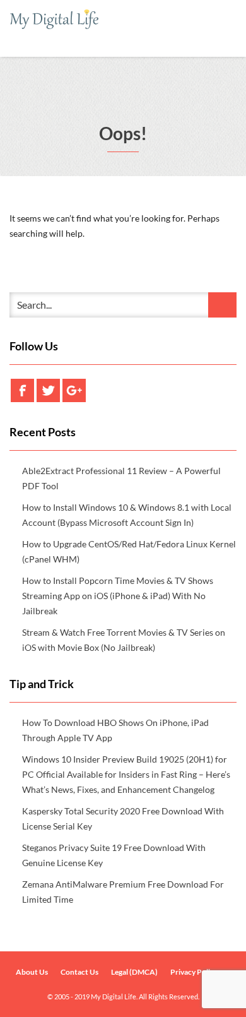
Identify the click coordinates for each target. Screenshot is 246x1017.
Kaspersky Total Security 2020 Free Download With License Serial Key (123, 818)
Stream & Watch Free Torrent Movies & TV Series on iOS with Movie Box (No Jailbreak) (123, 640)
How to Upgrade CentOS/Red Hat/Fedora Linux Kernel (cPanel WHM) (129, 551)
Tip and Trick (41, 684)
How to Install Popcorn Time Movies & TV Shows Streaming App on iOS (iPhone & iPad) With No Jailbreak (117, 595)
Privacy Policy (194, 972)
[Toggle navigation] (222, 30)
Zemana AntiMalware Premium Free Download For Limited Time (123, 892)
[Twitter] (48, 390)
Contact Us (79, 972)
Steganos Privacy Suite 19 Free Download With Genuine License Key (114, 855)
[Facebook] (22, 390)
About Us (32, 972)
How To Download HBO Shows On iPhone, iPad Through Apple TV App (115, 730)
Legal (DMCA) (134, 972)
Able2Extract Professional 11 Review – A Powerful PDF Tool (121, 478)
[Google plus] (74, 390)
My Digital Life (113, 996)
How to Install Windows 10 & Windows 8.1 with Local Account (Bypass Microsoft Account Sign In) (126, 515)
